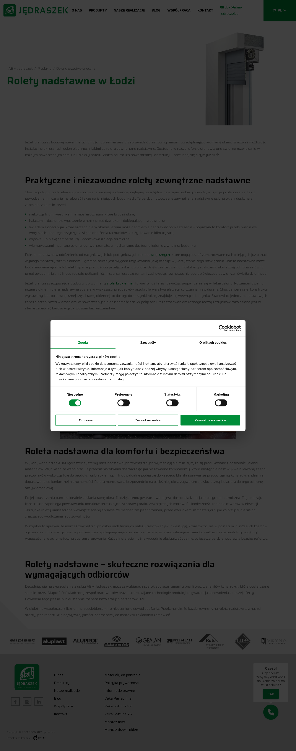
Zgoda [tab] (83, 342)
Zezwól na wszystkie (210, 420)
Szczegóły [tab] (148, 342)
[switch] (123, 402)
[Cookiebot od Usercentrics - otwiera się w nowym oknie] (222, 328)
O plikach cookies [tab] (213, 342)
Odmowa (86, 420)
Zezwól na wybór (148, 420)
